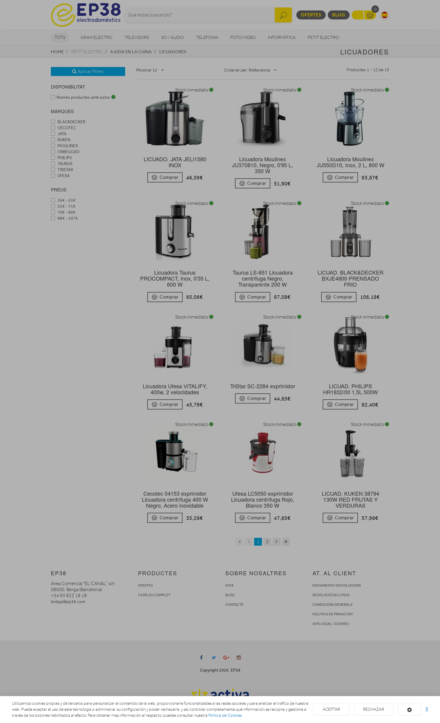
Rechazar (373, 709)
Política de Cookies (225, 715)
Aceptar (331, 709)
